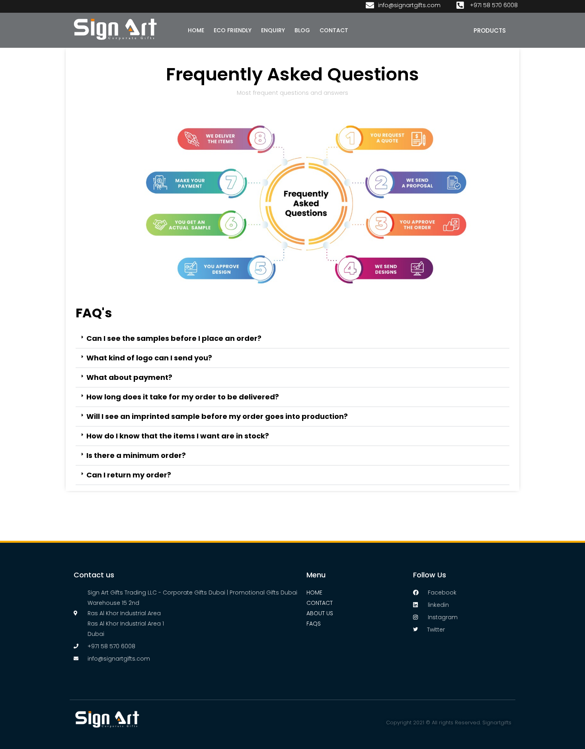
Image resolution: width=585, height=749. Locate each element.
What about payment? (129, 377)
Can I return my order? (128, 475)
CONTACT (334, 30)
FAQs (313, 624)
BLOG (302, 30)
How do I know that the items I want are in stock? (177, 436)
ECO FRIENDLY (233, 30)
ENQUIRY (273, 30)
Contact (319, 603)
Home (314, 592)
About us (319, 613)
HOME (196, 30)
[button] (292, 338)
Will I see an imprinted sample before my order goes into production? (217, 416)
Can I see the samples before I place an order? (173, 338)
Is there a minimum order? (136, 455)
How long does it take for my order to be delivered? (182, 397)
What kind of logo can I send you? (149, 358)
